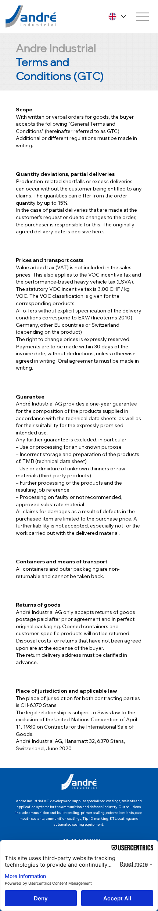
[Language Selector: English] (116, 16)
